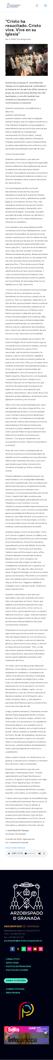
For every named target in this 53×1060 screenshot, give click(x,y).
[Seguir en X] (18, 949)
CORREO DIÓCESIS (15, 989)
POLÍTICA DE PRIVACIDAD (18, 966)
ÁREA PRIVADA (13, 993)
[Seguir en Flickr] (29, 949)
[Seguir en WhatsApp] (23, 949)
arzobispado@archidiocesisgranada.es (23, 941)
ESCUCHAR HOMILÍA (15, 848)
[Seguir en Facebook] (12, 949)
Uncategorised (24, 39)
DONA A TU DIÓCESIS (16, 981)
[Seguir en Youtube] (35, 949)
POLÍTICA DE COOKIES (17, 970)
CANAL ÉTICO (13, 959)
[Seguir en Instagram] (40, 949)
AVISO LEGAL (12, 963)
